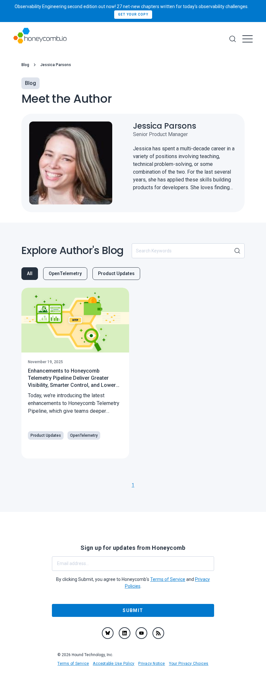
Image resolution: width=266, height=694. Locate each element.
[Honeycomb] (39, 39)
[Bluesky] (108, 633)
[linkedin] (124, 633)
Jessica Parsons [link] (55, 65)
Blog (25, 65)
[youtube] (141, 633)
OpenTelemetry (65, 273)
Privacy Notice (151, 663)
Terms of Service (73, 663)
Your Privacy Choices (189, 663)
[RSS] (158, 633)
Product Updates (116, 273)
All (29, 273)
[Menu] (247, 38)
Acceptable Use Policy (113, 663)
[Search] (232, 39)
